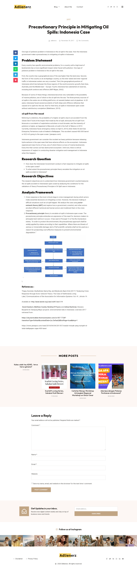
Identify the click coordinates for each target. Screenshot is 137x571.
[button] (15, 52)
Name (34, 454)
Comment (35, 425)
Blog (56, 7)
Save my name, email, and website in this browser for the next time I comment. (62, 483)
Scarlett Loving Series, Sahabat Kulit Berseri (54, 392)
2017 (69, 19)
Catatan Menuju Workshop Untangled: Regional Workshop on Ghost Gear (83, 393)
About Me (68, 7)
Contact (80, 7)
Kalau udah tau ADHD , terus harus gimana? (26, 365)
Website (34, 474)
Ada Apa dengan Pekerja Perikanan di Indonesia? (111, 392)
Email (34, 464)
